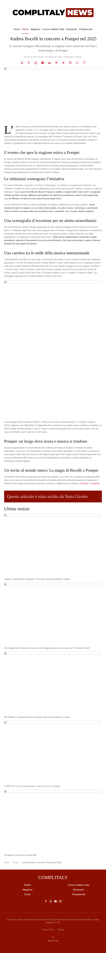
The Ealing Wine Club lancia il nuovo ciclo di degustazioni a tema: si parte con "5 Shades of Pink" (47, 648)
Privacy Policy (47, 930)
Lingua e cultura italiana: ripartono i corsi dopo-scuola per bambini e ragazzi (37, 579)
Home (17, 29)
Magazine (35, 29)
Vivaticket (95, 483)
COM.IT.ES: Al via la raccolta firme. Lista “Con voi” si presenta (32, 786)
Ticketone (84, 483)
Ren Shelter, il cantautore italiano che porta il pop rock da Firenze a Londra (36, 717)
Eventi (27, 894)
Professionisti (85, 29)
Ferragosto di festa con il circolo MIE (20, 855)
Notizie (25, 29)
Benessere (71, 29)
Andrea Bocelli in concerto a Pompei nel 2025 (53, 38)
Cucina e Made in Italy (53, 29)
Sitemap (61, 930)
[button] (84, 62)
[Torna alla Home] (53, 12)
